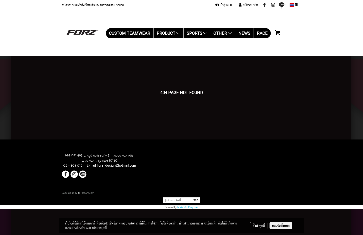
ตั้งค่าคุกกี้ (259, 225)
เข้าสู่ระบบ (225, 5)
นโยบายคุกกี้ (99, 228)
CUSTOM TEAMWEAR (129, 33)
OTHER (220, 33)
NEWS (244, 33)
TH (296, 5)
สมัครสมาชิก (250, 5)
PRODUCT (166, 33)
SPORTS (195, 33)
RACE (262, 33)
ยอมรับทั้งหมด (281, 225)
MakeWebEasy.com (187, 207)
